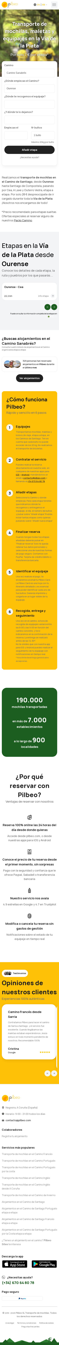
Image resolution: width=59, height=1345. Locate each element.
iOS (17, 474)
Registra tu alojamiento (15, 1136)
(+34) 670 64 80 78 (18, 1282)
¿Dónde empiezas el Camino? (21, 81)
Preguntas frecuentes (30, 1326)
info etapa (43, 295)
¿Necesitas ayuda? (29, 157)
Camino (8, 65)
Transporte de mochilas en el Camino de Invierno (29, 1195)
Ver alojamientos (30, 378)
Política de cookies (46, 1323)
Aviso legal (9, 1323)
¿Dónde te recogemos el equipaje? (25, 96)
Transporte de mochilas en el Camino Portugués (28, 1160)
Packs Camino (23, 220)
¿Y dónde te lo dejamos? (18, 112)
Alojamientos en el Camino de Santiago (23, 1202)
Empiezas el (11, 127)
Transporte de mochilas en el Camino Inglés (26, 1178)
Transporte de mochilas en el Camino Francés (27, 1154)
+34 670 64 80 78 (36, 481)
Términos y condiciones (26, 1323)
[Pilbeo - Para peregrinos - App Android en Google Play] (44, 1268)
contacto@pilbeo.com (34, 478)
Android (25, 474)
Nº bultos (36, 127)
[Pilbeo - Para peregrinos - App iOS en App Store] (15, 1268)
